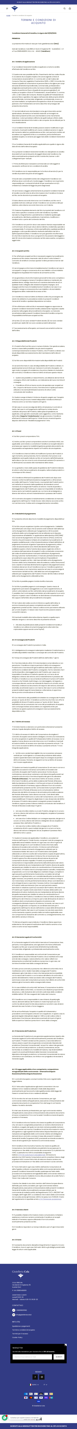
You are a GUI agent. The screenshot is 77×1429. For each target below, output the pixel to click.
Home (8, 16)
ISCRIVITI (59, 1357)
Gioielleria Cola (39, 1406)
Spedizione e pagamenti (21, 1326)
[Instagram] (42, 1377)
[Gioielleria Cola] (14, 9)
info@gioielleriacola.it (24, 1315)
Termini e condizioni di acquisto (23, 1330)
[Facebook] (35, 1377)
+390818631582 (21, 1310)
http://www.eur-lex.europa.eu (50, 1199)
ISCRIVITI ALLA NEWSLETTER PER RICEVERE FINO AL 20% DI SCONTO (38, 2)
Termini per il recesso (20, 1334)
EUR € (34, 1385)
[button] (64, 8)
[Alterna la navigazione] (7, 8)
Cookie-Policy (17, 1337)
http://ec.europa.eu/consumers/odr (31, 1155)
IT (44, 1385)
